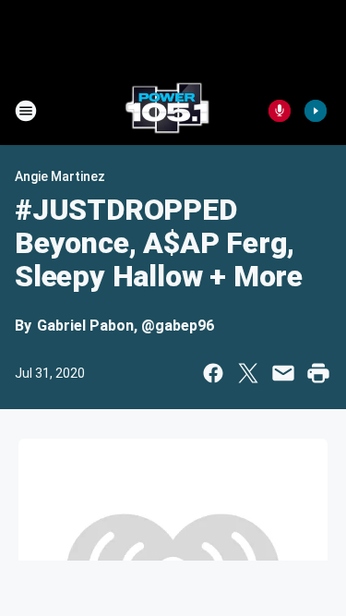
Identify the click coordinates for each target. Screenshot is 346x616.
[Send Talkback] (279, 111)
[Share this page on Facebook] (213, 373)
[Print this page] (318, 373)
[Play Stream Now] (315, 111)
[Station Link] (167, 110)
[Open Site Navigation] (26, 111)
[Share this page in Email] (283, 373)
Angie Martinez (60, 176)
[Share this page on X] (248, 373)
